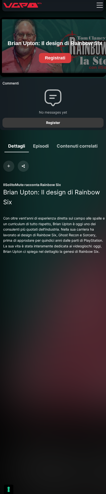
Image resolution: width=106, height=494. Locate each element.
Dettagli (16, 146)
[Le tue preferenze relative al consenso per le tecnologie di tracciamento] (8, 489)
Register (53, 122)
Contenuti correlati (77, 146)
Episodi (41, 146)
